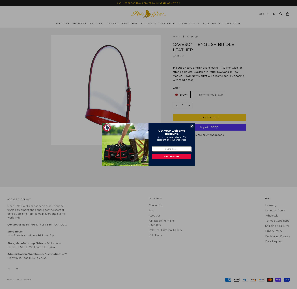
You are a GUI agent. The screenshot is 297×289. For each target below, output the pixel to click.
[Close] (192, 126)
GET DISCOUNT (171, 156)
